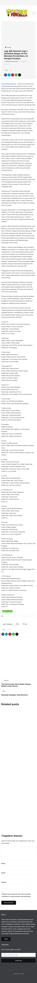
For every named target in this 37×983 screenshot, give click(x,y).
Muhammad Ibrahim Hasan (9, 753)
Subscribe (18, 823)
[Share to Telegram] (19, 74)
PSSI (17, 624)
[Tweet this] (9, 74)
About (6, 939)
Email (3, 873)
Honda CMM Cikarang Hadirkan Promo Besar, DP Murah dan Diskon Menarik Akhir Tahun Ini (18, 747)
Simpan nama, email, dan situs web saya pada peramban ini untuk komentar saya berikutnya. (16, 895)
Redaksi (5, 728)
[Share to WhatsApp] (16, 74)
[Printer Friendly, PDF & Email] (7, 611)
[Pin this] (12, 74)
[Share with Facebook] (5, 74)
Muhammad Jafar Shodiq (12, 61)
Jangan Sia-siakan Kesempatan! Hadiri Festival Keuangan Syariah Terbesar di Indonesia (16, 775)
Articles (5, 678)
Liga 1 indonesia (7, 624)
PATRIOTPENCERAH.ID (8, 84)
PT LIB (25, 624)
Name (3, 863)
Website (3, 882)
